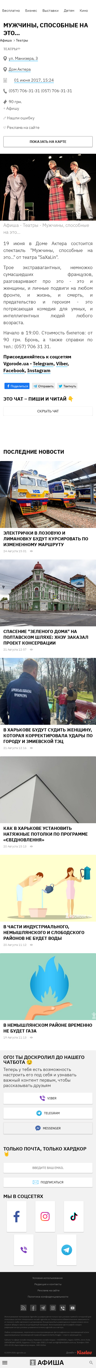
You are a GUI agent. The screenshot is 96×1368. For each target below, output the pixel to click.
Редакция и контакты (48, 1284)
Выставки (50, 10)
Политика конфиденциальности (48, 1296)
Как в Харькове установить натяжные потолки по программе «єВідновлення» (45, 834)
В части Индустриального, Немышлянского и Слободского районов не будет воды (43, 932)
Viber (61, 363)
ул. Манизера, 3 (23, 58)
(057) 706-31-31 (24, 90)
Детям (69, 10)
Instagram (38, 370)
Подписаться (52, 1182)
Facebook (14, 370)
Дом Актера (20, 69)
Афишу (12, 108)
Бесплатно (11, 10)
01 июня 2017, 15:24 (34, 80)
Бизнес (31, 10)
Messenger (52, 1128)
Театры (10, 49)
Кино (84, 10)
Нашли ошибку (21, 118)
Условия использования (47, 1278)
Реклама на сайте (23, 128)
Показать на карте (48, 141)
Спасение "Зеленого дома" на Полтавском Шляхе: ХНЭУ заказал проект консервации (45, 637)
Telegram (43, 363)
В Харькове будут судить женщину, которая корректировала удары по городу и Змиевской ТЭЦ (48, 735)
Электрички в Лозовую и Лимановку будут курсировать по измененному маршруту (45, 538)
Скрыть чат (48, 411)
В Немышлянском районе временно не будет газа (47, 1028)
